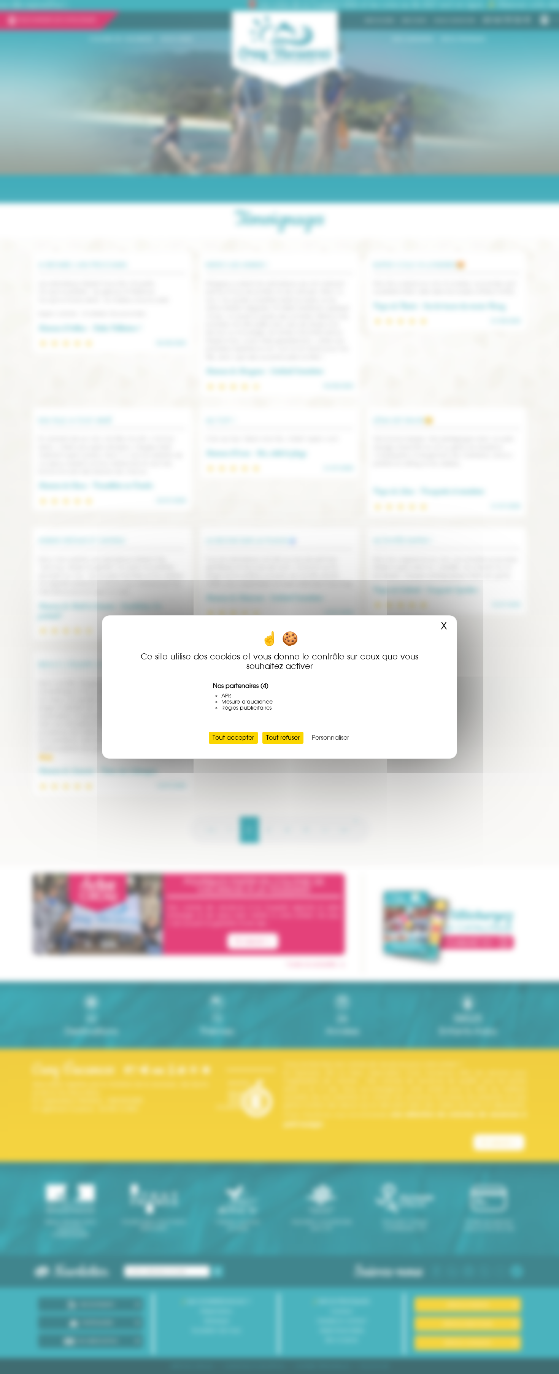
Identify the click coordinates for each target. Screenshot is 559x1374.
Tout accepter (233, 737)
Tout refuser (283, 737)
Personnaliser (330, 737)
